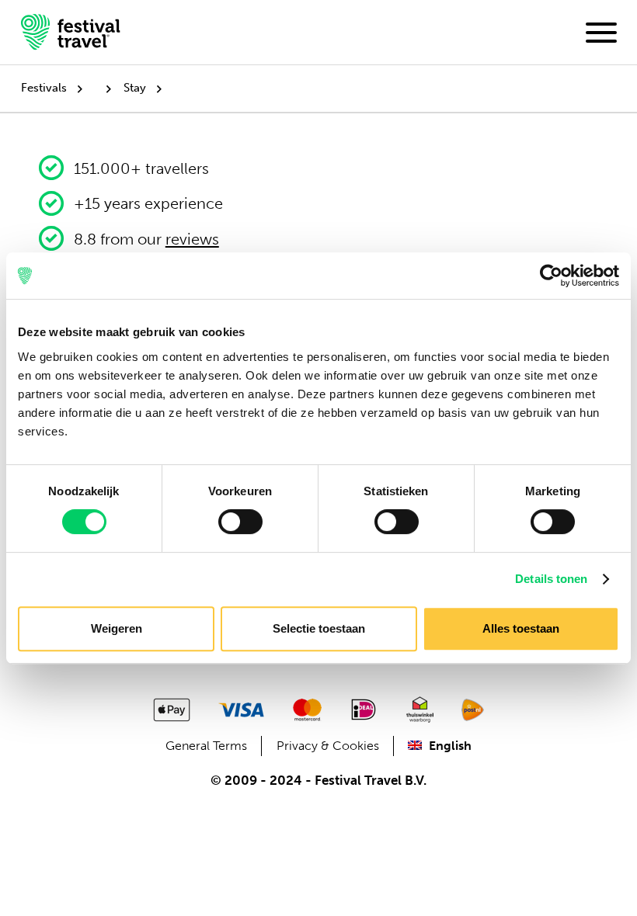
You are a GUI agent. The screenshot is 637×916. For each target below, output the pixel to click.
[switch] (240, 521)
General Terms (206, 745)
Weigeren (116, 628)
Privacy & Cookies (328, 745)
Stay (135, 88)
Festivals (44, 88)
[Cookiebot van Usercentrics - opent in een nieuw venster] (551, 275)
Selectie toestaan (319, 628)
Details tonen (551, 578)
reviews (192, 239)
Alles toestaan (520, 628)
